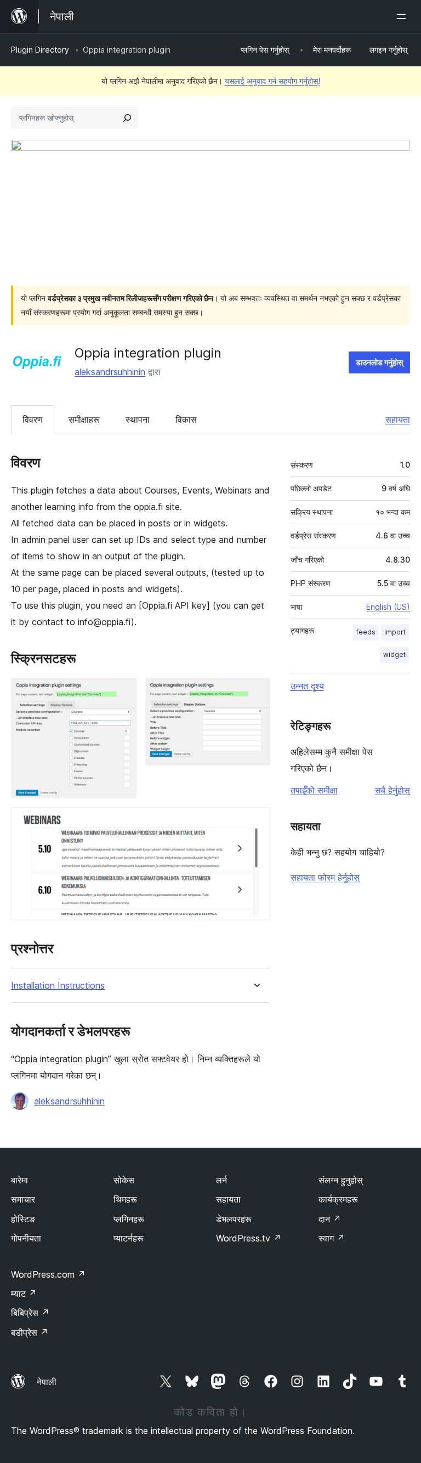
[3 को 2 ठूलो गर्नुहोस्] (255, 692)
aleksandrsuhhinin (110, 371)
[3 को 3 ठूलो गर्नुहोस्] (255, 821)
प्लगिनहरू (128, 1219)
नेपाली (46, 1381)
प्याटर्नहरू (128, 1238)
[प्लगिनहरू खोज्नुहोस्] (127, 118)
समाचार (23, 1199)
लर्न (221, 1180)
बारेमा (19, 1180)
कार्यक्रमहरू (338, 1199)
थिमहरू (125, 1199)
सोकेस (123, 1180)
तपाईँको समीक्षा (314, 790)
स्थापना (138, 419)
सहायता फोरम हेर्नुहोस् (325, 877)
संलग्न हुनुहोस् (340, 1180)
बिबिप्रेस (30, 1312)
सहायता (397, 419)
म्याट (24, 1293)
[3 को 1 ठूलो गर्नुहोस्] (121, 692)
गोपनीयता (26, 1238)
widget (394, 654)
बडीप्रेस (29, 1332)
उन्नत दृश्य (307, 686)
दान (329, 1219)
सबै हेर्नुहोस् (392, 790)
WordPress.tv (248, 1238)
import (395, 632)
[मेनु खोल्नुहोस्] (403, 16)
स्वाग (331, 1238)
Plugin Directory (40, 49)
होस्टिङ (23, 1219)
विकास (186, 419)
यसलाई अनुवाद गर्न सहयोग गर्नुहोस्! (272, 81)
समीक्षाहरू (84, 419)
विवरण (32, 419)
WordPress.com (48, 1274)
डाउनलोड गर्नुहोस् (379, 362)
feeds (366, 632)
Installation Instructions (58, 985)
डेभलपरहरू (234, 1219)
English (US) (388, 606)
